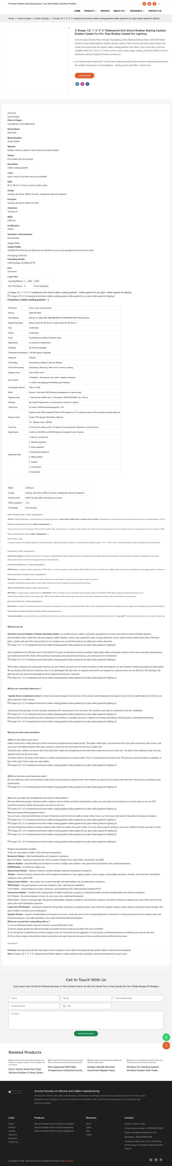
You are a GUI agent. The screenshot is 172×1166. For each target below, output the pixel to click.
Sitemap (69, 1161)
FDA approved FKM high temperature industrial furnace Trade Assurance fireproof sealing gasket (66, 1069)
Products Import (24, 18)
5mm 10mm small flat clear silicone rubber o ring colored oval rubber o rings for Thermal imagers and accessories (26, 1071)
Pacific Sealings (42, 18)
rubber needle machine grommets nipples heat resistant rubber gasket (101, 1069)
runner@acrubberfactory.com (144, 1132)
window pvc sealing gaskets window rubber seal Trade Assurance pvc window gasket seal (144, 1069)
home (11, 18)
